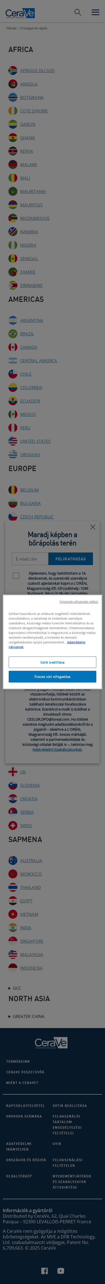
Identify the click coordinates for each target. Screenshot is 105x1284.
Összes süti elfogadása (52, 676)
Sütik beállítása (52, 662)
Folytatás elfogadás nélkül (79, 602)
